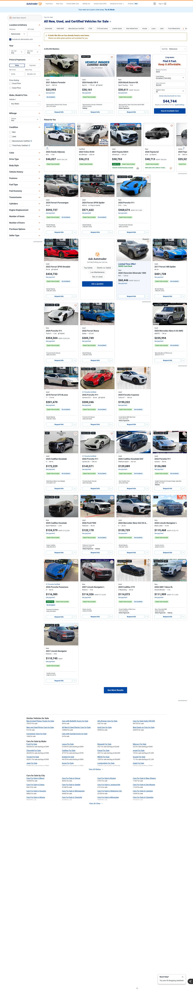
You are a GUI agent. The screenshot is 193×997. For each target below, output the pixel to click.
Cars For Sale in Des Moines (144, 785)
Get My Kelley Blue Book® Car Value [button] (170, 96)
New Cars (59, 4)
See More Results (115, 690)
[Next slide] (183, 148)
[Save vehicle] (75, 57)
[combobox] (24, 17)
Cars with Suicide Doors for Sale (74, 734)
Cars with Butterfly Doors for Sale (75, 721)
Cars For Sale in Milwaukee (108, 797)
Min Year (14, 51)
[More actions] (75, 112)
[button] (154, 3)
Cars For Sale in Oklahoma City (109, 791)
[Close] (182, 976)
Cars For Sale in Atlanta (35, 797)
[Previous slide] (47, 148)
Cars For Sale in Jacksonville (108, 785)
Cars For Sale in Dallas (35, 785)
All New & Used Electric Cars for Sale (76, 727)
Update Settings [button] (179, 105)
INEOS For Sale (103, 757)
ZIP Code (31, 29)
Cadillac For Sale (68, 750)
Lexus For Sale (68, 744)
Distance (12, 29)
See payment (50, 93)
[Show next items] (183, 29)
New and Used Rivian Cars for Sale (40, 727)
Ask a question (97, 284)
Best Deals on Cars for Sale (143, 727)
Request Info (59, 112)
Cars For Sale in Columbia (143, 797)
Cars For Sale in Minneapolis (73, 791)
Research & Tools (116, 4)
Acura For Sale (67, 763)
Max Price (28, 70)
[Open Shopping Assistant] (190, 981)
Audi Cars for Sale (104, 727)
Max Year (30, 51)
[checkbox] (15, 83)
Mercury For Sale (139, 744)
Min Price (12, 70)
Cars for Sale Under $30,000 (144, 721)
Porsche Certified (90, 392)
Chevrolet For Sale (33, 750)
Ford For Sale (31, 744)
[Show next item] (147, 250)
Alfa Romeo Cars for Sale (107, 721)
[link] (51, 97)
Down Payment (160, 83)
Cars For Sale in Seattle (71, 785)
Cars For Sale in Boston (106, 778)
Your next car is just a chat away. (97, 10)
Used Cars (49, 4)
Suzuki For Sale (139, 757)
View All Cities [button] (94, 803)
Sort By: (165, 49)
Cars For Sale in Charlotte (72, 797)
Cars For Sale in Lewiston (143, 791)
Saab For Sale (138, 763)
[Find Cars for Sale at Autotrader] (34, 3)
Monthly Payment (161, 70)
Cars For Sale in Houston (36, 791)
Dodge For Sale (68, 757)
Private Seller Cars (72, 4)
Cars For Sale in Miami (35, 778)
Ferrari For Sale (103, 750)
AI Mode (132, 4)
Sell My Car (86, 4)
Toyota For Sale (32, 757)
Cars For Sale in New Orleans (144, 778)
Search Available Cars (170, 111)
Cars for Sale (48, 17)
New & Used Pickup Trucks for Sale (40, 721)
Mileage (13, 118)
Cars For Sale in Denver (71, 778)
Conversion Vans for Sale (36, 734)
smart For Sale (138, 750)
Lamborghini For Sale (105, 763)
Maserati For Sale (104, 744)
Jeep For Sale (31, 763)
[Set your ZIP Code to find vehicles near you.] (110, 21)
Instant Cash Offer (100, 4)
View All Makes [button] (95, 769)
